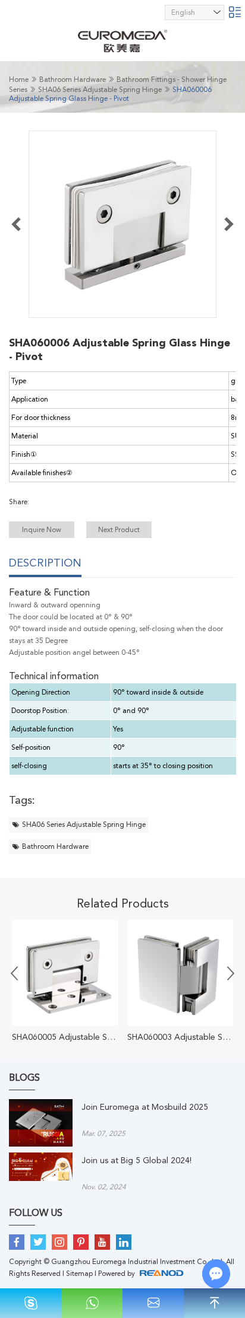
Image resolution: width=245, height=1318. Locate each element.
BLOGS (24, 1077)
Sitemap (79, 1273)
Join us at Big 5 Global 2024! (136, 1160)
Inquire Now (41, 530)
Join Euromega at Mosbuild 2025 (144, 1107)
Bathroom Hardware (72, 79)
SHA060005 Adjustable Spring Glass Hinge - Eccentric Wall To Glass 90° (65, 1037)
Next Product (119, 530)
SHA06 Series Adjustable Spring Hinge (100, 89)
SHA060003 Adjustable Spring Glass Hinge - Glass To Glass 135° (180, 1037)
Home (19, 79)
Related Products (123, 903)
